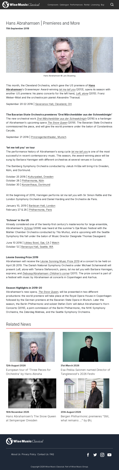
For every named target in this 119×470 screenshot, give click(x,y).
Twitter (95, 455)
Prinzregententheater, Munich (48, 137)
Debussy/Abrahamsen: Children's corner (46, 273)
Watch (55, 242)
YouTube (109, 455)
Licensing (95, 5)
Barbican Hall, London (42, 205)
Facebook (88, 455)
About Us (15, 454)
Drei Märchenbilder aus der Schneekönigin (61, 118)
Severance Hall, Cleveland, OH (53, 104)
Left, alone (82, 93)
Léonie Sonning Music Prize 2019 (59, 261)
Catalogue (64, 5)
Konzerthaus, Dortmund (36, 184)
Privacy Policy (29, 454)
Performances (76, 5)
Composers (53, 5)
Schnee (28, 228)
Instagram (102, 455)
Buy (102, 5)
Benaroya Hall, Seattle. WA (37, 246)
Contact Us (42, 454)
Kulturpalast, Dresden (40, 176)
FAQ (52, 454)
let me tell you (67, 89)
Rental (87, 5)
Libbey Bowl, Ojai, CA (36, 242)
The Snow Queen (57, 122)
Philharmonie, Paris (40, 209)
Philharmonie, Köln (33, 180)
